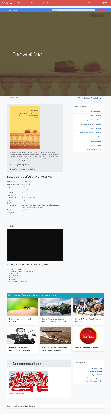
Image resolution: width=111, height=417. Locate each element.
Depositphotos (30, 406)
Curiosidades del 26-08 (94, 381)
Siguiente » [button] (17, 97)
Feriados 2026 (97, 368)
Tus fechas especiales (94, 378)
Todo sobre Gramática (93, 115)
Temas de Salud (95, 141)
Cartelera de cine (96, 371)
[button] (54, 3)
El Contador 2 (15, 277)
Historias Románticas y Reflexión (90, 124)
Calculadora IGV (95, 111)
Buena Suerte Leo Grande (19, 281)
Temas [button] (27, 3)
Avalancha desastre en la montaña (22, 271)
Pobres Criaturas (16, 269)
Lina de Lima (15, 273)
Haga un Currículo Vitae (93, 120)
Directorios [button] (35, 3)
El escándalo (15, 275)
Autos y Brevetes (95, 128)
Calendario (46, 3)
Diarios (20, 3)
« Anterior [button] (10, 97)
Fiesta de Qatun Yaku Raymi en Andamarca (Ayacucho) (88, 320)
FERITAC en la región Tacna (86, 348)
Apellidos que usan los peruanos (90, 132)
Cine (9, 10)
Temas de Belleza (95, 145)
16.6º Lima (92, 3)
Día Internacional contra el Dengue (20, 320)
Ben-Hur (13, 279)
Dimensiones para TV (94, 149)
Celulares (101, 10)
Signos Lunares (97, 375)
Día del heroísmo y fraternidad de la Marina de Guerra (54, 349)
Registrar (104, 3)
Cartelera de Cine (95, 137)
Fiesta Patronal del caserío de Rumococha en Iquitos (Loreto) (54, 320)
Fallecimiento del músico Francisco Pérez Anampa (19, 349)
